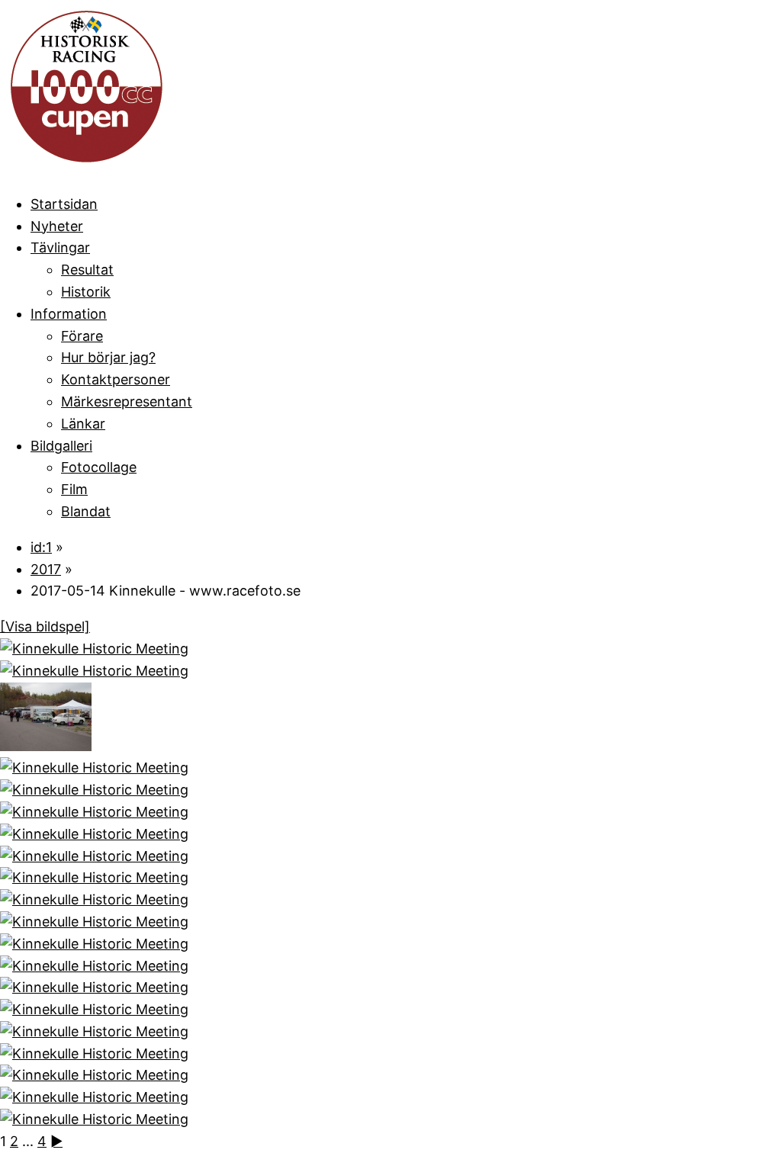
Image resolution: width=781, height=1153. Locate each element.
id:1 (41, 547)
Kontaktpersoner (115, 379)
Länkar (83, 424)
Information (69, 314)
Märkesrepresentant (126, 401)
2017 (46, 569)
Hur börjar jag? (108, 357)
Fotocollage (99, 467)
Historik (86, 292)
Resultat (87, 270)
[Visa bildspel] (45, 626)
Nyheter (57, 226)
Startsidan (64, 204)
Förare (82, 336)
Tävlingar (60, 247)
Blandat (86, 511)
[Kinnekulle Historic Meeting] (94, 649)
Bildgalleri (61, 446)
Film (74, 489)
